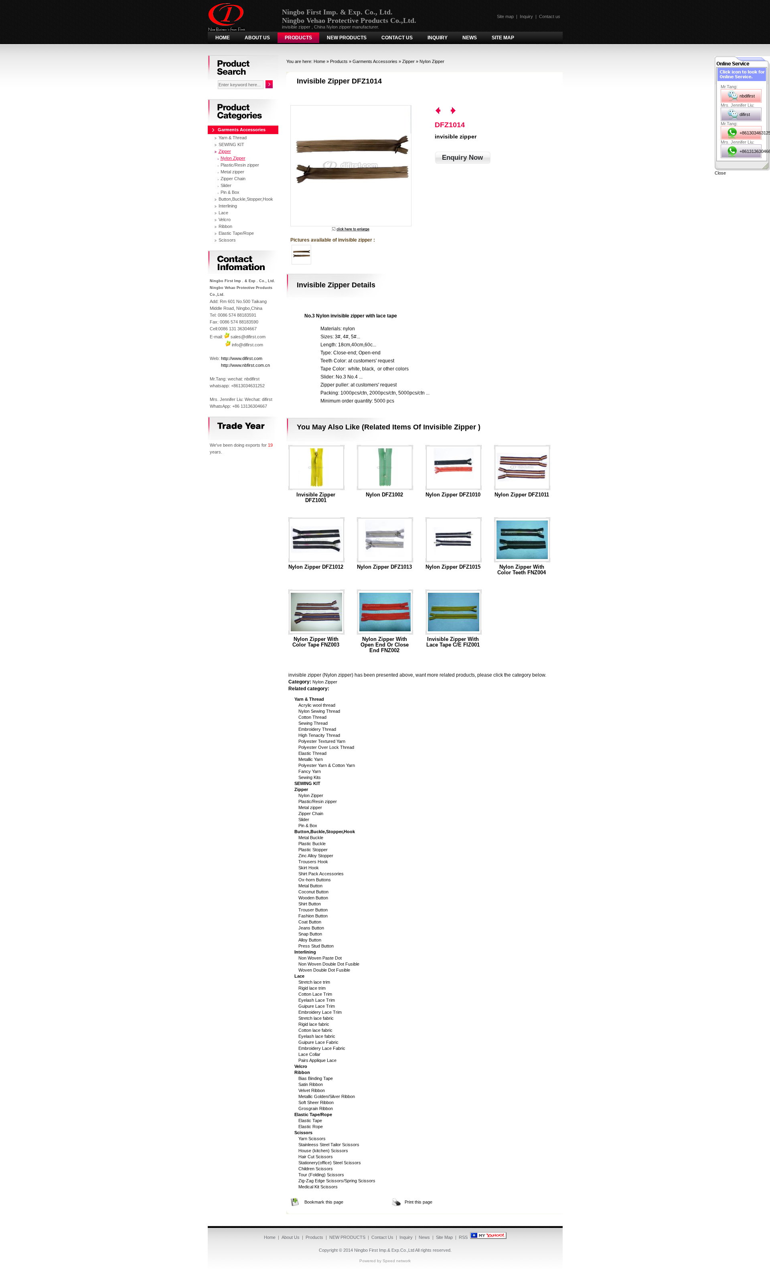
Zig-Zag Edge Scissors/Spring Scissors (336, 1180)
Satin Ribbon (310, 1084)
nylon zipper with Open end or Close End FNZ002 (385, 645)
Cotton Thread (312, 717)
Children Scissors (315, 1168)
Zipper (408, 61)
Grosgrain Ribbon (315, 1108)
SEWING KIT (231, 144)
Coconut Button (313, 891)
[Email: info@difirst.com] (228, 344)
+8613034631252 (751, 132)
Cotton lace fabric (315, 1030)
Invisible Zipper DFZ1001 (315, 497)
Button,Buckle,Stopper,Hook (246, 199)
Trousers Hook (313, 861)
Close (720, 173)
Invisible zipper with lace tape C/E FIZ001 (453, 642)
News (469, 38)
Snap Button (310, 933)
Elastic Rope (310, 1126)
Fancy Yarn (309, 771)
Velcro (225, 219)
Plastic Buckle (312, 843)
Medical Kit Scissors (318, 1186)
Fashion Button (313, 915)
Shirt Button (309, 903)
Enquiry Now (462, 157)
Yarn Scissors (312, 1138)
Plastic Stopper (313, 849)
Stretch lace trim (314, 982)
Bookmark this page (323, 1202)
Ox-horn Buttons (314, 879)
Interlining (228, 205)
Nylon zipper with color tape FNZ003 (315, 642)
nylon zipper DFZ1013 (384, 567)
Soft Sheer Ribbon (316, 1102)
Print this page (418, 1202)
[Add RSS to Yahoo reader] (488, 1237)
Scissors (227, 240)
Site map (505, 16)
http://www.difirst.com (241, 358)
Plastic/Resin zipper (317, 801)
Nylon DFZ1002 (384, 495)
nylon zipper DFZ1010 (453, 495)
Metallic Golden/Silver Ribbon (326, 1096)
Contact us (549, 16)
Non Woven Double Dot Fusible (328, 964)
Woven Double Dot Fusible (324, 970)
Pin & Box (307, 825)
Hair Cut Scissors (315, 1156)
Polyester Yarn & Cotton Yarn (326, 765)
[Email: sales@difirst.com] (226, 336)
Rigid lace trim (312, 988)
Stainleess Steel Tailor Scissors (328, 1144)
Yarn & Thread (233, 137)
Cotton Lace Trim (315, 994)
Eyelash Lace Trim (316, 1000)
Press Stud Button (316, 946)
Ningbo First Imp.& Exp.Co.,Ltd (384, 1250)
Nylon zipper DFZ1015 (453, 567)
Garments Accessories (375, 61)
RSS (463, 1237)
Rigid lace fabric (313, 1024)
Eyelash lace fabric (316, 1036)
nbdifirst (747, 96)
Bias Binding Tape (315, 1078)
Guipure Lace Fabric (318, 1042)
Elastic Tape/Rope (236, 233)
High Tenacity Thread (319, 735)
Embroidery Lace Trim (320, 1012)
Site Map (503, 38)
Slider (303, 819)
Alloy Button (309, 940)
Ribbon (225, 226)
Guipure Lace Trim (316, 1006)
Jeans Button (311, 927)
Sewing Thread (313, 723)
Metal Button (310, 885)
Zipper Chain (310, 813)
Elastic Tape (310, 1120)
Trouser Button (313, 909)
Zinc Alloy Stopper (315, 855)
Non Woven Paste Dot (320, 958)
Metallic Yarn (310, 759)
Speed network (397, 1261)
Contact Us (397, 38)
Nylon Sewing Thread (319, 711)
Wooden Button (313, 897)
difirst (745, 114)
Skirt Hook (308, 867)
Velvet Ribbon (311, 1090)
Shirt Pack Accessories (321, 873)
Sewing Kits (309, 777)
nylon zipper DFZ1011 (521, 495)
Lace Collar (309, 1054)
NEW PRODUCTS (347, 38)
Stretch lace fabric (316, 1018)
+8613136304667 (751, 151)
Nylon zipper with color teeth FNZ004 (521, 570)
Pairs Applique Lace (317, 1060)
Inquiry (526, 16)
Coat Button (309, 921)
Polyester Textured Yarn (321, 741)
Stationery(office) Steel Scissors (329, 1162)
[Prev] (438, 110)
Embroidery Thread (317, 729)
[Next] (453, 110)
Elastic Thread (312, 753)
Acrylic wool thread (316, 705)
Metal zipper (310, 807)
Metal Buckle (310, 837)
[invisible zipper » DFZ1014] (350, 165)
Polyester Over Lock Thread (326, 747)
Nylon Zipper (431, 61)
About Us (257, 38)
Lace (223, 212)
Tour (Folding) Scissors (321, 1174)
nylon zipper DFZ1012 (315, 567)
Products (298, 38)
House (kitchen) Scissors (323, 1150)
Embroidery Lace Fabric (321, 1048)
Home (222, 38)
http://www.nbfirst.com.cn (245, 365)
